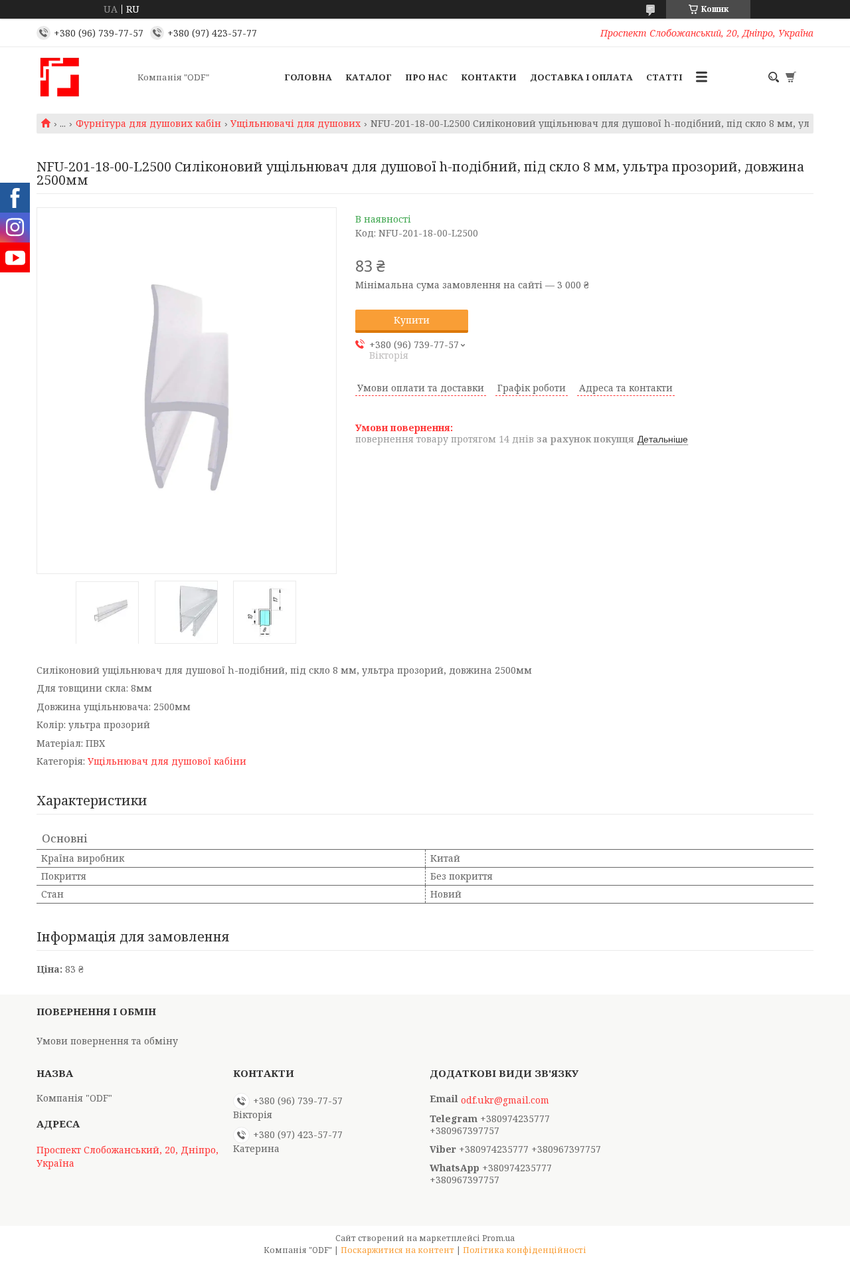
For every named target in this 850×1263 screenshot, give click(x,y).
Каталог (368, 77)
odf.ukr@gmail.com (505, 1100)
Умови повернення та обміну (107, 1040)
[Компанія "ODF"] (83, 77)
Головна (308, 77)
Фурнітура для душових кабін (148, 123)
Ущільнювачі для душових (295, 123)
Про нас (426, 77)
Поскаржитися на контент (397, 1250)
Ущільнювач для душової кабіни (167, 761)
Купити (412, 320)
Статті (664, 77)
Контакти (489, 77)
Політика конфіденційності (524, 1250)
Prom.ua (498, 1238)
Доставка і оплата (581, 77)
